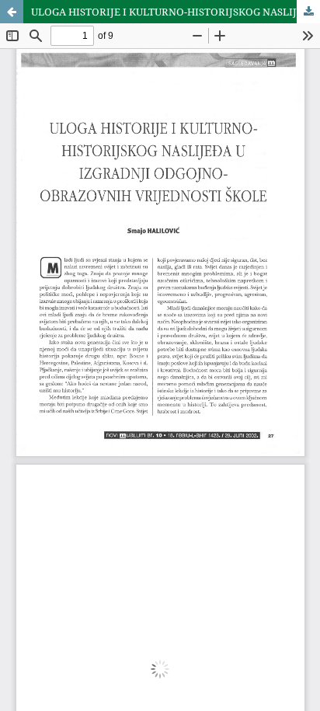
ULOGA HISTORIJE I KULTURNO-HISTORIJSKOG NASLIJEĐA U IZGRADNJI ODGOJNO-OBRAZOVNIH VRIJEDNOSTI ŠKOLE (175, 12)
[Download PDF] (308, 11)
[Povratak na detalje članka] (11, 11)
